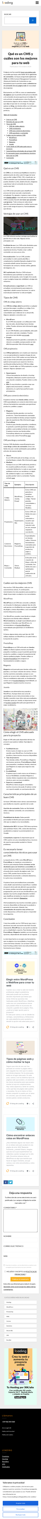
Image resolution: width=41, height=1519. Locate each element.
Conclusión (10, 158)
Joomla (11, 144)
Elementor (23, 898)
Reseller (8, 1340)
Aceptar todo (20, 1503)
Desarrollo (9, 1330)
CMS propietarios (15, 128)
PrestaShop (13, 140)
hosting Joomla (11, 703)
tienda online (11, 197)
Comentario (10, 1208)
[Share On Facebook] (6, 1182)
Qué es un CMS (11, 119)
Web (5, 1256)
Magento (12, 142)
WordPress (13, 137)
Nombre (7, 1236)
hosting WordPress (23, 625)
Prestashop (9, 1312)
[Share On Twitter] (10, 1182)
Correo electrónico (13, 1246)
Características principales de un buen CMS (21, 151)
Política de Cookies (7, 1435)
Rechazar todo (20, 1515)
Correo (8, 1321)
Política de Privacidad (8, 1431)
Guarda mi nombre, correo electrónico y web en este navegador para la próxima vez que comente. (21, 1266)
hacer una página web (28, 72)
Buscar (7, 14)
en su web (25, 335)
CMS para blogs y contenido (18, 133)
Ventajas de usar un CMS (14, 122)
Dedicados (6, 1467)
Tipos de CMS (11, 124)
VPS (7, 1335)
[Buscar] (32, 20)
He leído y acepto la (22, 1272)
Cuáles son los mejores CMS (15, 135)
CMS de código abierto (16, 126)
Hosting (8, 1302)
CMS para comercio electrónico (19, 131)
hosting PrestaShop (10, 658)
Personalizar (20, 1509)
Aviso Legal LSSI (6, 1428)
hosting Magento (19, 680)
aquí (35, 326)
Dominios (9, 1326)
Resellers (5, 1461)
